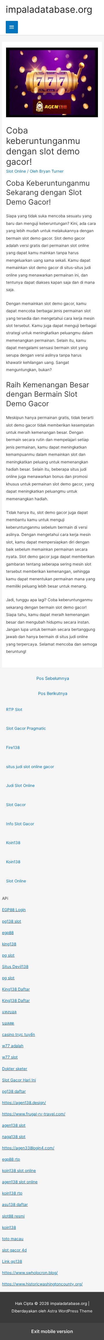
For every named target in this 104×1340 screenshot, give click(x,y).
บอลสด (8, 1023)
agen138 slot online (20, 1182)
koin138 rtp (12, 1193)
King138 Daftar (16, 989)
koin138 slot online (19, 1170)
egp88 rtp (11, 1159)
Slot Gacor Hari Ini (19, 1080)
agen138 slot (13, 1125)
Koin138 (13, 842)
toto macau (12, 1238)
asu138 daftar (15, 1204)
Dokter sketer (14, 1068)
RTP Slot (14, 709)
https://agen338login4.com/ (28, 1148)
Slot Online (16, 171)
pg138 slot (11, 921)
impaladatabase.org (49, 9)
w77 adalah (12, 1045)
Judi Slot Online (20, 785)
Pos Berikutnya (52, 693)
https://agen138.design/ (24, 1102)
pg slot (8, 955)
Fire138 (13, 747)
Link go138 (12, 1261)
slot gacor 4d (14, 1250)
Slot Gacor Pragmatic (26, 728)
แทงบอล (9, 1011)
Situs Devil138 (15, 966)
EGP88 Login (14, 909)
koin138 (9, 1227)
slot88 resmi (13, 1216)
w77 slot (10, 1057)
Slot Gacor (16, 804)
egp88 (8, 932)
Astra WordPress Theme (69, 1311)
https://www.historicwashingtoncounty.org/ (42, 1284)
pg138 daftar (14, 1091)
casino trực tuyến (18, 1034)
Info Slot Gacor (20, 823)
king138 (9, 944)
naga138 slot (13, 1136)
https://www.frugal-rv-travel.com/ (33, 1114)
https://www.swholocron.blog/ (30, 1272)
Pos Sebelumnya (52, 678)
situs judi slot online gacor (30, 766)
